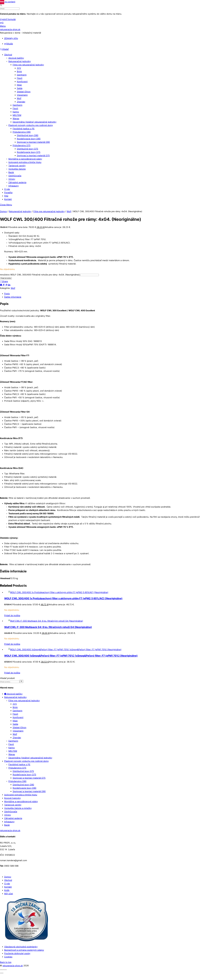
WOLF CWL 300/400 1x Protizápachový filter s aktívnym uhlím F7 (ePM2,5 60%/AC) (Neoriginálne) (63, 598)
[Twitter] (1, 285)
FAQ (6, 196)
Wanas (16, 118)
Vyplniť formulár (8, 19)
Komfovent (22, 81)
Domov (3, 211)
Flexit (19, 78)
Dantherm (22, 75)
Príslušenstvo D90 (22, 132)
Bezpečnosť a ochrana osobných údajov (24, 950)
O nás (7, 189)
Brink (19, 71)
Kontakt (8, 199)
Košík (6, 890)
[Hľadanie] (21, 681)
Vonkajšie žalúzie (17, 169)
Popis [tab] (7, 293)
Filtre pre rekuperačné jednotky (28, 64)
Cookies (8, 957)
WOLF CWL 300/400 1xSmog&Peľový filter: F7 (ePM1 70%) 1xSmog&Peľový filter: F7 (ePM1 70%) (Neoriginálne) (71, 655)
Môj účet (8, 893)
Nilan (19, 85)
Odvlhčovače (14, 175)
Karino (16, 112)
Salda (19, 88)
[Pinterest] (6, 285)
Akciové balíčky (16, 58)
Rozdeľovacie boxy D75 (28, 152)
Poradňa (8, 192)
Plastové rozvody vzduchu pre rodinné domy (30, 125)
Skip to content (7, 1)
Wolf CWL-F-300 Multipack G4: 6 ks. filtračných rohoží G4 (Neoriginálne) (48, 627)
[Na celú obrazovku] (2, 969)
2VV (19, 68)
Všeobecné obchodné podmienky (21, 946)
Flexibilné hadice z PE (24, 128)
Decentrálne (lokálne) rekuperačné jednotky (34, 122)
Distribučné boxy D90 (27, 135)
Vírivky (11, 179)
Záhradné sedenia (17, 182)
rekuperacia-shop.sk (13, 965)
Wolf (19, 98)
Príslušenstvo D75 (21, 145)
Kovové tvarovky (12, 798)
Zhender (21, 101)
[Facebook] (4, 285)
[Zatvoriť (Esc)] (6, 969)
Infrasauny (13, 186)
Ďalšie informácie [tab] (12, 297)
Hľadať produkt (7, 678)
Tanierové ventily (17, 165)
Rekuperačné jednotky (19, 61)
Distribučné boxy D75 (27, 149)
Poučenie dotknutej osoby (17, 953)
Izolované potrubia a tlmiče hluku (24, 162)
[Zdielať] (4, 969)
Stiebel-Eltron (24, 91)
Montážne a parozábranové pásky (25, 159)
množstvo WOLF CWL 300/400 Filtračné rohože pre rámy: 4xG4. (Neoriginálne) (39, 274)
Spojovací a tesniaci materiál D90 (33, 142)
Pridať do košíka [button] (12, 615)
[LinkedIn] (9, 285)
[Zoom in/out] (1, 969)
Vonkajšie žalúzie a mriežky (18, 808)
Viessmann (22, 95)
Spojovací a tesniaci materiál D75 (33, 155)
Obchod (8, 54)
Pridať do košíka (6, 278)
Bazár (11, 172)
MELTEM (17, 115)
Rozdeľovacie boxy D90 (29, 138)
